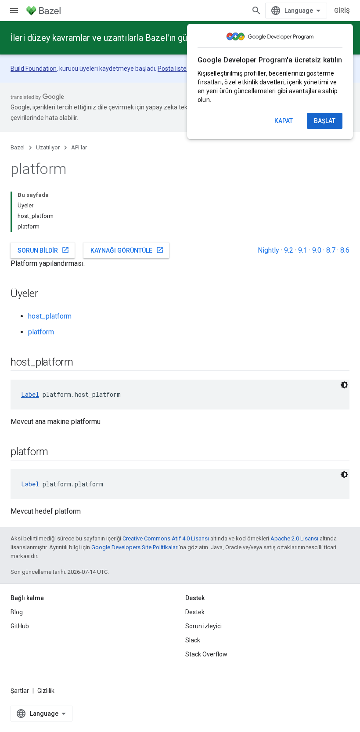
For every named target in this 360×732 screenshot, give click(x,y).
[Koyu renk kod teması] (344, 385)
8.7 (330, 250)
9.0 (316, 250)
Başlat (324, 120)
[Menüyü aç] (14, 10)
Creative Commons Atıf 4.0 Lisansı (165, 538)
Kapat (283, 120)
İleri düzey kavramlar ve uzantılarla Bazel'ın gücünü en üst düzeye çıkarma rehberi (167, 38)
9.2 (288, 250)
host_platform (50, 316)
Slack (192, 640)
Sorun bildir (43, 250)
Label (30, 394)
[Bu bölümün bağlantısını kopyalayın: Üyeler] (47, 294)
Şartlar (20, 690)
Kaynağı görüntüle (127, 250)
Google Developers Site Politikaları (135, 547)
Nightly (268, 250)
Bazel (18, 147)
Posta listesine (178, 68)
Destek (195, 612)
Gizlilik (45, 690)
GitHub (20, 626)
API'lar (79, 147)
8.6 (344, 250)
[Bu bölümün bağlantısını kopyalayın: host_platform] (82, 363)
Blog (17, 612)
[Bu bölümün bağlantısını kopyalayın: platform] (57, 452)
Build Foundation (34, 68)
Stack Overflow (206, 654)
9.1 (302, 250)
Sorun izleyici (203, 626)
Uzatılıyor (48, 147)
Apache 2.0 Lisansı (294, 538)
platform (41, 332)
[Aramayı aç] (256, 10)
